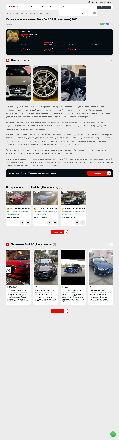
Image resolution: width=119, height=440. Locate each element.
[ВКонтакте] (107, 24)
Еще (43, 7)
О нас (52, 7)
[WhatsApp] (101, 24)
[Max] (89, 2)
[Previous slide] (107, 60)
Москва (75, 7)
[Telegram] (96, 2)
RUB (65, 7)
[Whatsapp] (93, 2)
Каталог (33, 7)
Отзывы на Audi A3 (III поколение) (33, 244)
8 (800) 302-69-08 (105, 2)
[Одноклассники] (109, 24)
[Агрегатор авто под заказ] (13, 7)
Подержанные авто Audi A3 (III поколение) (34, 187)
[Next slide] (111, 60)
